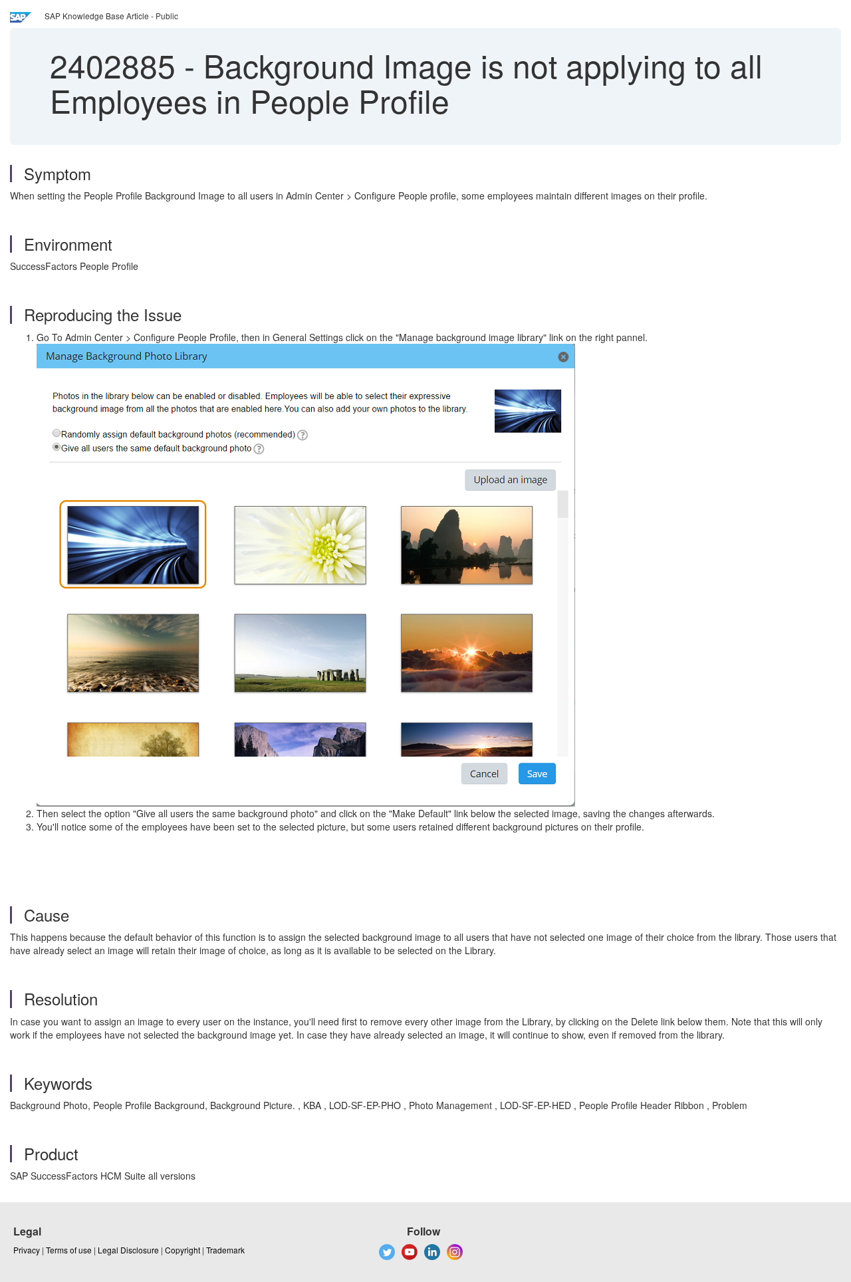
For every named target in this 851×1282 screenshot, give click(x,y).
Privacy (26, 1249)
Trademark (225, 1249)
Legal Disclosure (128, 1249)
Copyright (182, 1249)
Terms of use (69, 1249)
